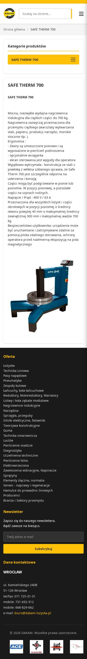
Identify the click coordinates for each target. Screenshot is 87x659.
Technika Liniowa (16, 371)
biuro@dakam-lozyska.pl (32, 613)
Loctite (8, 440)
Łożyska (9, 365)
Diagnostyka (12, 450)
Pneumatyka (12, 380)
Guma (7, 430)
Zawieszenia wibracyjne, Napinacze (29, 470)
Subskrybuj (43, 549)
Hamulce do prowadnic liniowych (28, 490)
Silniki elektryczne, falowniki (24, 420)
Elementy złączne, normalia (23, 480)
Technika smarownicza (20, 435)
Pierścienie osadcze (18, 445)
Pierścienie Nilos (15, 460)
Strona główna (14, 29)
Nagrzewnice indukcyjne (21, 405)
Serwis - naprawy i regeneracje (26, 485)
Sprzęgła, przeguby (18, 415)
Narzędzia (11, 410)
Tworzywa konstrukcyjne (21, 425)
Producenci (11, 495)
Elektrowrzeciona (16, 465)
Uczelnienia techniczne (20, 455)
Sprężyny (10, 475)
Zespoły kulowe (14, 385)
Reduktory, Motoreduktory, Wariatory (30, 395)
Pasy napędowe (15, 375)
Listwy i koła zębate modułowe (26, 400)
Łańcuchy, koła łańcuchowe (23, 390)
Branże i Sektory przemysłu (23, 500)
